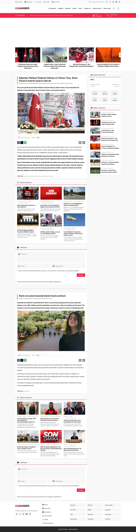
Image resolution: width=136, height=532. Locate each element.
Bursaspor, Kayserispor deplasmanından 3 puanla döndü (109, 172)
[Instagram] (113, 2)
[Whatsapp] (119, 2)
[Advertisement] (68, 32)
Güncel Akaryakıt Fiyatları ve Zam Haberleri (26, 206)
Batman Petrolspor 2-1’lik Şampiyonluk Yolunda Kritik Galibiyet (55, 65)
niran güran (26, 391)
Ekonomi (19, 201)
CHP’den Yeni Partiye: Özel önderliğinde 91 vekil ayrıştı (72, 421)
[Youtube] (116, 2)
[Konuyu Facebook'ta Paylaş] (18, 142)
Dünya (65, 228)
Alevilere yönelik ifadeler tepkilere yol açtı (109, 115)
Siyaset (51, 201)
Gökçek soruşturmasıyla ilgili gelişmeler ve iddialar (108, 65)
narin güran (44, 176)
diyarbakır (25, 176)
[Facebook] (107, 2)
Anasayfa (21, 83)
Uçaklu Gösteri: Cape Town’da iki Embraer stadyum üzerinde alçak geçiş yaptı (51, 15)
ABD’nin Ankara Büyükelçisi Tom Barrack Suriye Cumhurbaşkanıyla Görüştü (51, 448)
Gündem (26, 83)
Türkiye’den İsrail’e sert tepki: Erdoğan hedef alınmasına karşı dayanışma (109, 124)
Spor (46, 416)
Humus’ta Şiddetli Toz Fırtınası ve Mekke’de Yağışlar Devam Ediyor (81, 65)
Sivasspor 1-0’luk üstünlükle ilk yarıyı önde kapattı (110, 163)
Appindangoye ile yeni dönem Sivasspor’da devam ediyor (49, 419)
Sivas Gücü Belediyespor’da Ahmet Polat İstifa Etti (72, 449)
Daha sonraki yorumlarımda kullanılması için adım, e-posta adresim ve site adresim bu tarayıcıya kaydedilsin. (49, 270)
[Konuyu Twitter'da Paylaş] (21, 142)
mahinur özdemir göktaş (35, 176)
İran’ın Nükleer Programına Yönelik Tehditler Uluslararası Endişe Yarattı (73, 233)
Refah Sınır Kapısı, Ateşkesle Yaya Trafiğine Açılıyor (26, 447)
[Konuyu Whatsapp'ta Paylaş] (25, 142)
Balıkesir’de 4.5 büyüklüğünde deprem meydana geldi (73, 204)
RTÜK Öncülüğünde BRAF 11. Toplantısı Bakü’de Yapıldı (25, 231)
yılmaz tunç (50, 176)
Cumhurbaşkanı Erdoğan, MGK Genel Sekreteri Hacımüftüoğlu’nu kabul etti (26, 420)
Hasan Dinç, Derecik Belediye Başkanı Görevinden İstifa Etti (50, 206)
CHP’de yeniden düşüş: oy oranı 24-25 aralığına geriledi (50, 232)
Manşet (29, 201)
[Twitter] (110, 2)
